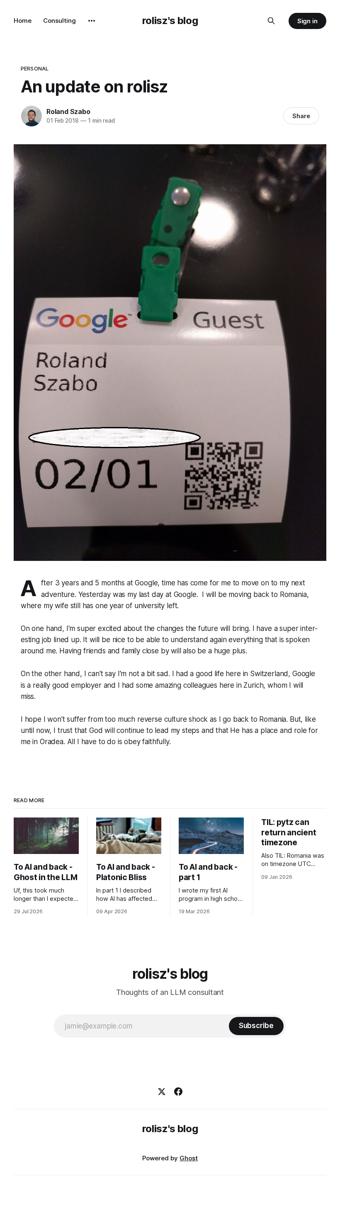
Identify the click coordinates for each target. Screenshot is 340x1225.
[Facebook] (178, 1091)
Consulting (59, 20)
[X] (162, 1091)
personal (35, 68)
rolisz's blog (170, 21)
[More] (91, 20)
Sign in (307, 21)
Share (301, 116)
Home (23, 20)
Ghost (189, 1158)
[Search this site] (271, 20)
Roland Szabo (68, 111)
